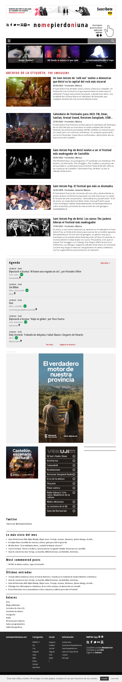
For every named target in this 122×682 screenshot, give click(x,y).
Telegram (52, 651)
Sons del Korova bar (57, 510)
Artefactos (52, 460)
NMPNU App (92, 636)
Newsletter (107, 647)
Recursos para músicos (15, 620)
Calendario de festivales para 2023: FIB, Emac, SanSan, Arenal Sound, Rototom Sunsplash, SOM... (83, 116)
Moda (34, 658)
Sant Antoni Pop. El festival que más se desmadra (83, 186)
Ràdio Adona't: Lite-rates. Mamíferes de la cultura (58, 495)
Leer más (115, 679)
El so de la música (55, 478)
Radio (8, 617)
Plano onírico (53, 488)
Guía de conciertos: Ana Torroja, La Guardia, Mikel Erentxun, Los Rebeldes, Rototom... (43, 551)
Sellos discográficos (14, 627)
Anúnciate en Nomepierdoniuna (72, 645)
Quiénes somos (66, 642)
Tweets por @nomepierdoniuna (19, 523)
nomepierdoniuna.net (16, 636)
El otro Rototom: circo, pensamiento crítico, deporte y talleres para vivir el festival (42, 589)
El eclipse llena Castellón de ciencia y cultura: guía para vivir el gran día (37, 542)
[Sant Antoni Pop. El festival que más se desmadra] (28, 208)
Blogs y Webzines (13, 605)
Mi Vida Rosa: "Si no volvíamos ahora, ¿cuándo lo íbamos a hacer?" (35, 545)
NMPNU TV (35, 642)
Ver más (49, 344)
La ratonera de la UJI (57, 506)
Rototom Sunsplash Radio (60, 474)
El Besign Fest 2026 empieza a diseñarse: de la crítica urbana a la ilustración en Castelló (44, 586)
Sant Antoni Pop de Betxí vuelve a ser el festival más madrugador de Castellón (82, 152)
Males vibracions (55, 501)
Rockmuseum (53, 469)
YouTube (51, 648)
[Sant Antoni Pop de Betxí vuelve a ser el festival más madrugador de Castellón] (28, 177)
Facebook (52, 645)
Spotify (51, 658)
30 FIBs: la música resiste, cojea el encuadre (26, 564)
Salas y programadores (15, 624)
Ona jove (51, 483)
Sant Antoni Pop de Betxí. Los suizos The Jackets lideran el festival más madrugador (82, 220)
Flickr (51, 654)
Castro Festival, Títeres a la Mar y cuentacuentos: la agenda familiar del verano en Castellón (46, 548)
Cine (33, 648)
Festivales (69, 85)
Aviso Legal (65, 658)
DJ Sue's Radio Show (57, 456)
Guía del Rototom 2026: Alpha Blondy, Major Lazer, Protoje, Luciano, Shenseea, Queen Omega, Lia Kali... (50, 539)
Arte (8, 602)
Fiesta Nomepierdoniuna (69, 648)
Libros (34, 654)
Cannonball (52, 465)
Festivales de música (14, 611)
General (79, 189)
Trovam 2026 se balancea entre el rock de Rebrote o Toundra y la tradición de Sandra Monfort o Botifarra (52, 576)
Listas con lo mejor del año (70, 651)
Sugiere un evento (67, 344)
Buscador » (105, 263)
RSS (102, 649)
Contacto (65, 654)
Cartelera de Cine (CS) (15, 608)
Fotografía (10, 614)
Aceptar (104, 679)
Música (78, 85)
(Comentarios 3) (60, 208)
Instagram (52, 642)
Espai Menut (36, 667)
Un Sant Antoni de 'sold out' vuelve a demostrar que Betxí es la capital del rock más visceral (82, 80)
